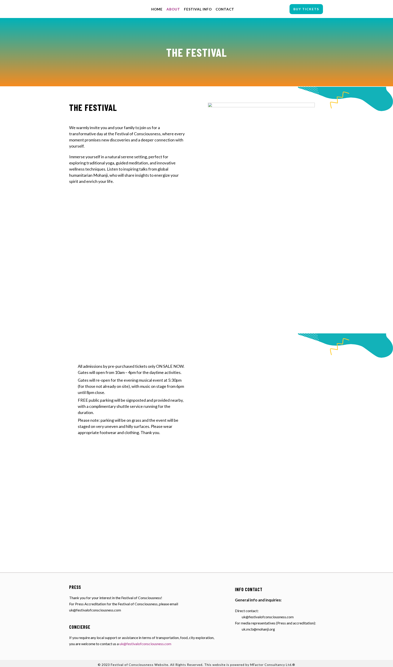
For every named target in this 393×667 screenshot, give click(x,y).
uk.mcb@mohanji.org (258, 629)
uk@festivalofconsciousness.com (145, 643)
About (173, 9)
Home (157, 9)
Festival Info (198, 9)
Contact (225, 9)
